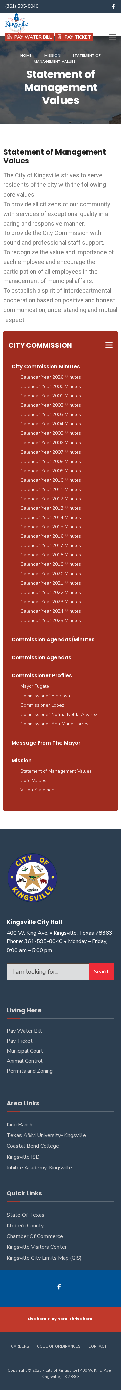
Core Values (33, 780)
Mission (52, 55)
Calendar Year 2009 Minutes (50, 471)
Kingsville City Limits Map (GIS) (44, 1258)
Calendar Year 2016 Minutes (50, 536)
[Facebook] (60, 1287)
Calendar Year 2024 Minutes (50, 611)
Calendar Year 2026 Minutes (50, 377)
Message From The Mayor (46, 742)
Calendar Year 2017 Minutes (50, 545)
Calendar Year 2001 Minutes (50, 396)
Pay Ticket (20, 1041)
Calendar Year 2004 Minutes (50, 424)
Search (102, 971)
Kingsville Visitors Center (37, 1247)
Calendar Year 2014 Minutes (50, 517)
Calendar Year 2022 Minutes (50, 592)
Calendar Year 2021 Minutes (50, 583)
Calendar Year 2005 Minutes (50, 433)
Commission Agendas (41, 657)
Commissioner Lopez (42, 705)
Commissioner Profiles (42, 675)
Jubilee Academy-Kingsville (39, 1167)
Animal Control (25, 1061)
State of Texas (25, 1215)
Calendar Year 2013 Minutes (50, 508)
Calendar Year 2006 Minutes (50, 442)
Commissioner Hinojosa (45, 695)
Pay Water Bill (24, 1031)
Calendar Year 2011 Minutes (50, 489)
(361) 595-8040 (21, 6)
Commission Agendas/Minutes (53, 639)
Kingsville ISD (23, 1157)
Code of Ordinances (58, 1346)
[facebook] (113, 6)
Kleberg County (25, 1225)
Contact (97, 1346)
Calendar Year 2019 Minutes (50, 564)
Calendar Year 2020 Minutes (50, 574)
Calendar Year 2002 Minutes (50, 405)
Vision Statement (38, 790)
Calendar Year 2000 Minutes (50, 386)
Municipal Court (25, 1051)
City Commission (40, 345)
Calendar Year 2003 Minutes (50, 414)
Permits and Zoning (30, 1071)
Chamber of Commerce (35, 1236)
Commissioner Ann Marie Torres (54, 724)
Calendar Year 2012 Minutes (50, 499)
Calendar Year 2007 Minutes (50, 452)
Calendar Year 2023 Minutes (50, 602)
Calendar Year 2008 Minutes (50, 461)
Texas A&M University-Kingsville (46, 1135)
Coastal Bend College (33, 1146)
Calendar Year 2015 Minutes (50, 527)
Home (26, 55)
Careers (20, 1346)
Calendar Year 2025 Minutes (50, 620)
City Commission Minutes (46, 366)
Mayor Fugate (34, 686)
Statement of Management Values (56, 771)
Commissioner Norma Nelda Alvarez (58, 714)
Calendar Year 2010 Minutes (50, 480)
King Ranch (19, 1124)
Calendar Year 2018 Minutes (50, 555)
